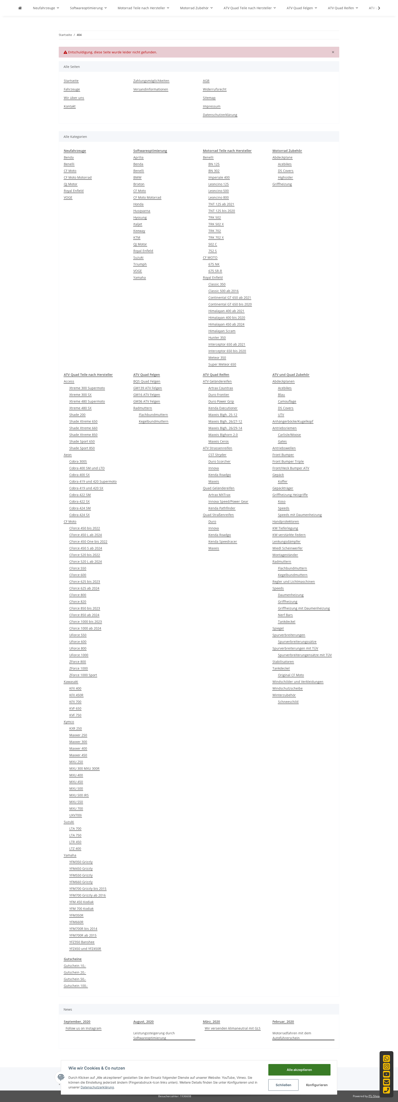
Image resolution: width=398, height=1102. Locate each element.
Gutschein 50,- (75, 979)
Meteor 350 (217, 357)
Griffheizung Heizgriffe (290, 495)
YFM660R (76, 922)
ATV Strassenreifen (217, 448)
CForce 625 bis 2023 (84, 581)
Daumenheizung (291, 595)
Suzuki (138, 257)
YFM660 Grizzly (81, 882)
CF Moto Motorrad (78, 177)
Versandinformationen (150, 89)
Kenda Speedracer (222, 541)
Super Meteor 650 (222, 364)
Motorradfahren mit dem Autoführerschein (291, 1035)
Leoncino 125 (218, 184)
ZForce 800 (77, 661)
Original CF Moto (291, 675)
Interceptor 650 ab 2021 (226, 344)
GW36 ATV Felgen (146, 401)
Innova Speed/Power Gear (228, 501)
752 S (212, 251)
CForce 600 (77, 575)
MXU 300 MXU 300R (84, 768)
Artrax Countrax (220, 388)
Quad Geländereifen (218, 488)
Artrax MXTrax (219, 495)
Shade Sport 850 (82, 448)
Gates (282, 441)
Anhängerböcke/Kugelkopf (292, 421)
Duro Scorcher (219, 461)
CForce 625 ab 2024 (84, 588)
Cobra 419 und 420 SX (86, 488)
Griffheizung (282, 184)
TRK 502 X (216, 224)
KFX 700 (75, 701)
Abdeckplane (282, 157)
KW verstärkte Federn (289, 535)
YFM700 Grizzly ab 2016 (87, 895)
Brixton (138, 184)
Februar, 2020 (283, 1021)
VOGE (68, 197)
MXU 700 (76, 808)
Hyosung (140, 217)
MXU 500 (76, 788)
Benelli (69, 164)
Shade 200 (77, 414)
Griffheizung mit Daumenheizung (304, 608)
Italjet (137, 224)
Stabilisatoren (283, 661)
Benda (69, 157)
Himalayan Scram (221, 331)
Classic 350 (216, 284)
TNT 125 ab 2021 (221, 204)
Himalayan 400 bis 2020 (226, 317)
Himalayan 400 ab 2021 (226, 311)
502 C (212, 244)
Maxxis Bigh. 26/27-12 (225, 421)
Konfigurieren (317, 1085)
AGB (206, 80)
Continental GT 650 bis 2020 (230, 304)
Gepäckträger (282, 488)
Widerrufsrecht (214, 89)
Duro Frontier (218, 394)
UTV (281, 414)
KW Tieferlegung (285, 528)
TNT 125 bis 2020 (221, 211)
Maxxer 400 (78, 748)
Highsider (285, 177)
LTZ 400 (75, 848)
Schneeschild (288, 701)
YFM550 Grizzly (81, 875)
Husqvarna (141, 211)
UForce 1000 (78, 655)
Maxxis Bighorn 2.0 (223, 434)
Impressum (211, 106)
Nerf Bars (285, 615)
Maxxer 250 (78, 735)
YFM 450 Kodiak (81, 902)
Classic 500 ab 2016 (223, 291)
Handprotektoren (285, 521)
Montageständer (285, 555)
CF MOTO (210, 257)
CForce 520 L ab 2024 (85, 561)
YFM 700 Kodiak (81, 908)
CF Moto (70, 170)
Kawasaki (71, 681)
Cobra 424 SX (79, 515)
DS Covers (285, 170)
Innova (213, 468)
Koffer (282, 481)
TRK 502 (214, 217)
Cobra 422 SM (80, 495)
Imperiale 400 (219, 177)
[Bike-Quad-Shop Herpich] (20, 8)
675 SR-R (215, 271)
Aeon (68, 454)
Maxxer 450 (78, 755)
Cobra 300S (78, 461)
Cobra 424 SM (80, 508)
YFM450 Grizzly (81, 868)
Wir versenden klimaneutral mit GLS (232, 1028)
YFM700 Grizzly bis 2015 (87, 888)
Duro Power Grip (221, 401)
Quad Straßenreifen (218, 515)
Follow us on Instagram (83, 1028)
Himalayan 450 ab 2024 (226, 324)
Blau (281, 394)
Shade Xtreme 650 (83, 421)
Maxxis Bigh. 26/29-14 (225, 428)
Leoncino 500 (218, 190)
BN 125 (213, 164)
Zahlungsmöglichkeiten (151, 80)
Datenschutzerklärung (220, 115)
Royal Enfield (74, 190)
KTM (136, 237)
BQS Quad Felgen (146, 381)
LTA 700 (75, 828)
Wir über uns (74, 98)
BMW (137, 177)
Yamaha (139, 277)
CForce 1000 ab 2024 (85, 628)
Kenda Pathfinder (221, 508)
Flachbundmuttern (153, 414)
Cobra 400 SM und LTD (87, 468)
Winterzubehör (284, 695)
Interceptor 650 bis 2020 (227, 351)
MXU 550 (76, 802)
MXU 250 (76, 762)
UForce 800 (77, 648)
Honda (138, 204)
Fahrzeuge (72, 89)
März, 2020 (211, 1021)
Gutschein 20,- (75, 972)
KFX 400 (75, 688)
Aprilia (138, 157)
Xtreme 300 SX (80, 394)
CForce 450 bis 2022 (84, 528)
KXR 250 (75, 728)
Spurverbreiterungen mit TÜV (295, 648)
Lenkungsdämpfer (286, 541)
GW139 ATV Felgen (147, 388)
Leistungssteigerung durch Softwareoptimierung (154, 1035)
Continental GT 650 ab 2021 (229, 297)
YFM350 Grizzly (81, 862)
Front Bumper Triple (288, 461)
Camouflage (287, 401)
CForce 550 (77, 568)
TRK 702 (214, 231)
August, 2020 (143, 1021)
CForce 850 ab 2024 (84, 615)
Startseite (71, 80)
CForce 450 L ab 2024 (85, 535)
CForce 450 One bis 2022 (88, 541)
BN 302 (213, 170)
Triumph (140, 264)
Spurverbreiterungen (288, 635)
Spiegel (278, 628)
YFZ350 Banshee (81, 942)
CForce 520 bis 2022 (84, 555)
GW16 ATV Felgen (146, 394)
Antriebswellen (284, 448)
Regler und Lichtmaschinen (293, 581)
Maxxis (213, 481)
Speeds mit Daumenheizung (300, 515)
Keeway (139, 231)
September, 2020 (77, 1021)
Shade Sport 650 (82, 441)
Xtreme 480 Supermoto (87, 401)
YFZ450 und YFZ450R (85, 948)
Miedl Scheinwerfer (287, 548)
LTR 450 (75, 842)
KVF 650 (75, 708)
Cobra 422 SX (79, 501)
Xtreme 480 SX (80, 408)
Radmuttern (142, 408)
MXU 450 (76, 782)
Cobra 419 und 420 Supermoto (93, 481)
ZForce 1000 (78, 668)
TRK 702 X (216, 237)
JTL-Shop (374, 1096)
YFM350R (76, 915)
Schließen (283, 1085)
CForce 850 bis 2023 (84, 608)
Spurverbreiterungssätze (297, 641)
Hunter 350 (217, 337)
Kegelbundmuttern (153, 421)
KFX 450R (76, 695)
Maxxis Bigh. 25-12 (222, 414)
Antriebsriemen (284, 428)
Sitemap (209, 98)
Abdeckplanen (283, 381)
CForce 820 (77, 601)
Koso (281, 501)
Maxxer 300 (78, 742)
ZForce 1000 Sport (83, 675)
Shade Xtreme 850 (83, 434)
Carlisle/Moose (289, 434)
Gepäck (278, 475)
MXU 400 (76, 775)
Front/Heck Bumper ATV (290, 468)
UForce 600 (77, 641)
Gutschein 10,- (75, 965)
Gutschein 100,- (76, 985)
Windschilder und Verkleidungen (297, 681)
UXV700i (75, 815)
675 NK (213, 264)
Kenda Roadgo (219, 475)
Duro (212, 521)
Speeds (283, 508)
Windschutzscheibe (287, 688)
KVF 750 (75, 715)
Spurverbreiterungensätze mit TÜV (305, 655)
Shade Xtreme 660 (83, 428)
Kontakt (70, 106)
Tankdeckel (286, 621)
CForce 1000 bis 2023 (85, 621)
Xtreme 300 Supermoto (87, 388)
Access (69, 381)
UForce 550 (77, 635)
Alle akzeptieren (299, 1070)
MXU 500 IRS (79, 795)
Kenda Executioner (222, 408)
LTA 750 (75, 835)
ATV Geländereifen (217, 381)
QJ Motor (70, 184)
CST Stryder (217, 454)
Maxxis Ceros (218, 441)
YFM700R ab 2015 (83, 935)
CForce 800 (77, 595)
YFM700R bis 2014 (83, 928)
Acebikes (285, 164)
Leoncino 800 (218, 197)
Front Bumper (283, 454)
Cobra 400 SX (79, 475)
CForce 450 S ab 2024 (85, 548)
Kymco (69, 721)
